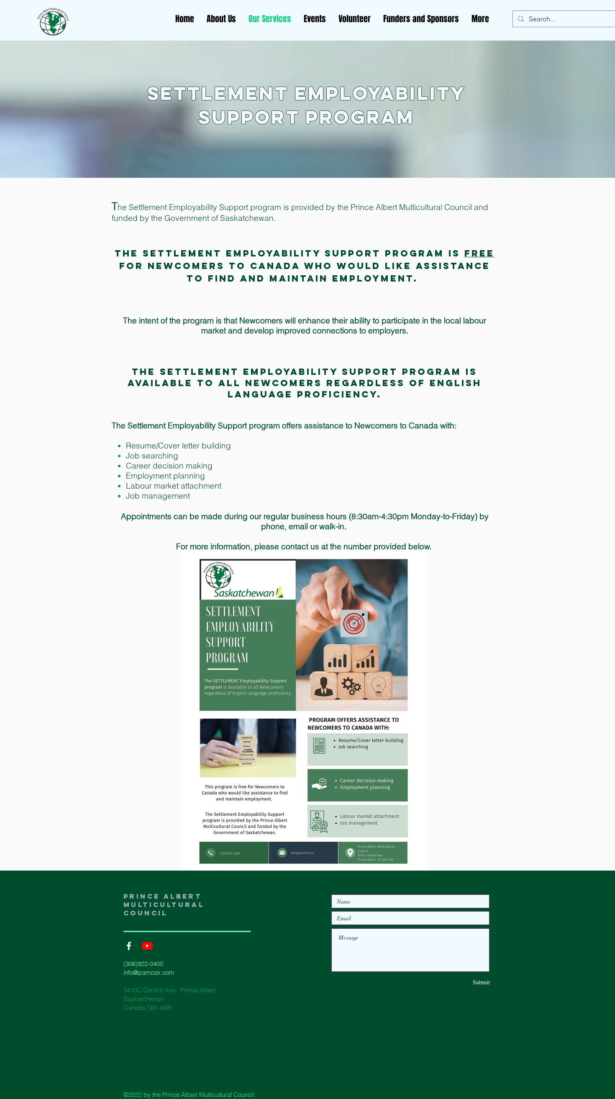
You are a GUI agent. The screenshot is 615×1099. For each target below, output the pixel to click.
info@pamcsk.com (148, 972)
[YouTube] (147, 945)
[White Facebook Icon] (128, 945)
